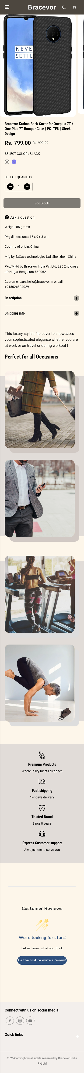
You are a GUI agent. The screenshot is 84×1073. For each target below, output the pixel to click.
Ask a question (22, 217)
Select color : (22, 154)
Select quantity (18, 177)
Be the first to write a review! (42, 960)
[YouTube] (30, 1020)
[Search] (64, 7)
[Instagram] (20, 1020)
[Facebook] (10, 1020)
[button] (7, 7)
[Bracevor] (42, 7)
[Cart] (74, 7)
